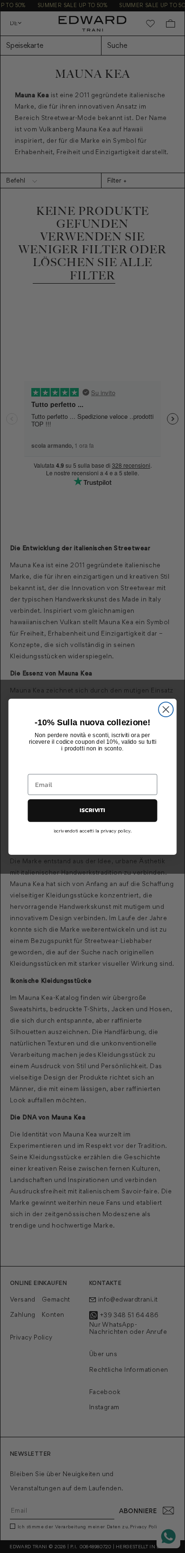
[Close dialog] (165, 709)
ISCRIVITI (92, 810)
